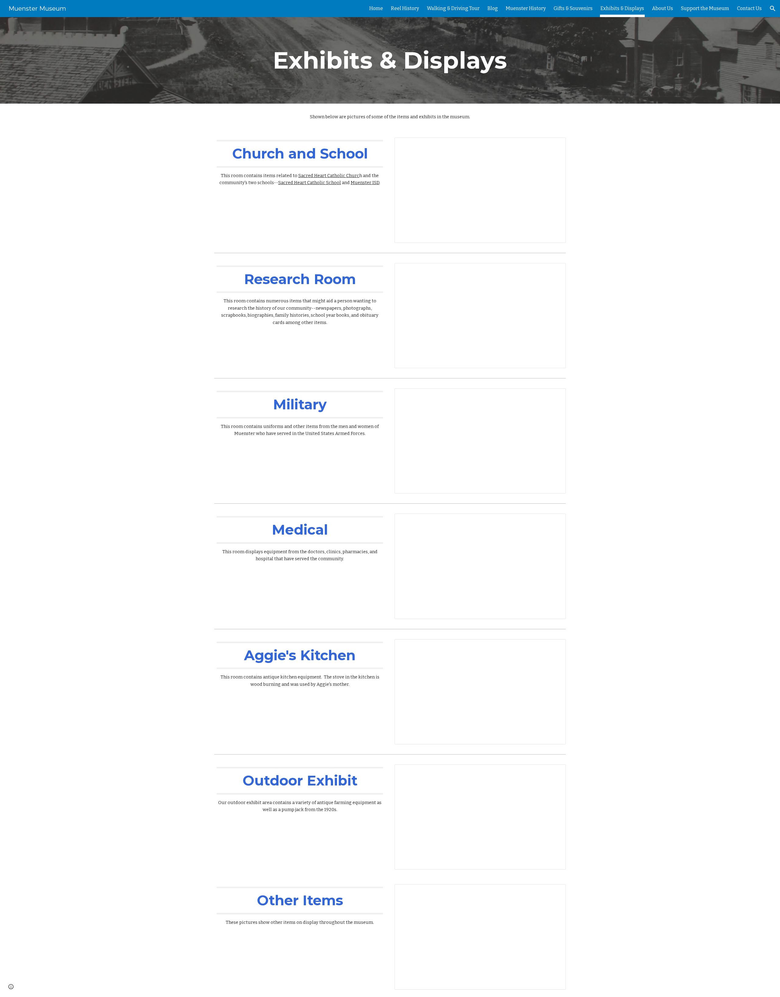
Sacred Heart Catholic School (309, 182)
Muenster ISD (365, 182)
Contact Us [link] (749, 8)
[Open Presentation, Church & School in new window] (554, 145)
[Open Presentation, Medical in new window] (554, 521)
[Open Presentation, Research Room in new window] (554, 271)
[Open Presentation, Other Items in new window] (554, 892)
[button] (772, 8)
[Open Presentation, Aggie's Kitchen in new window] (554, 647)
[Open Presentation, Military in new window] (554, 396)
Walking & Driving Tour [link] (453, 8)
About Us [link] (662, 8)
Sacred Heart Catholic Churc (328, 175)
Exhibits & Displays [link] (622, 8)
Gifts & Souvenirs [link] (573, 8)
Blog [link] (493, 8)
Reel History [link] (405, 8)
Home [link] (376, 8)
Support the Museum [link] (705, 8)
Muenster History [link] (526, 8)
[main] (390, 60)
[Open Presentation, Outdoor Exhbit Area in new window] (554, 772)
